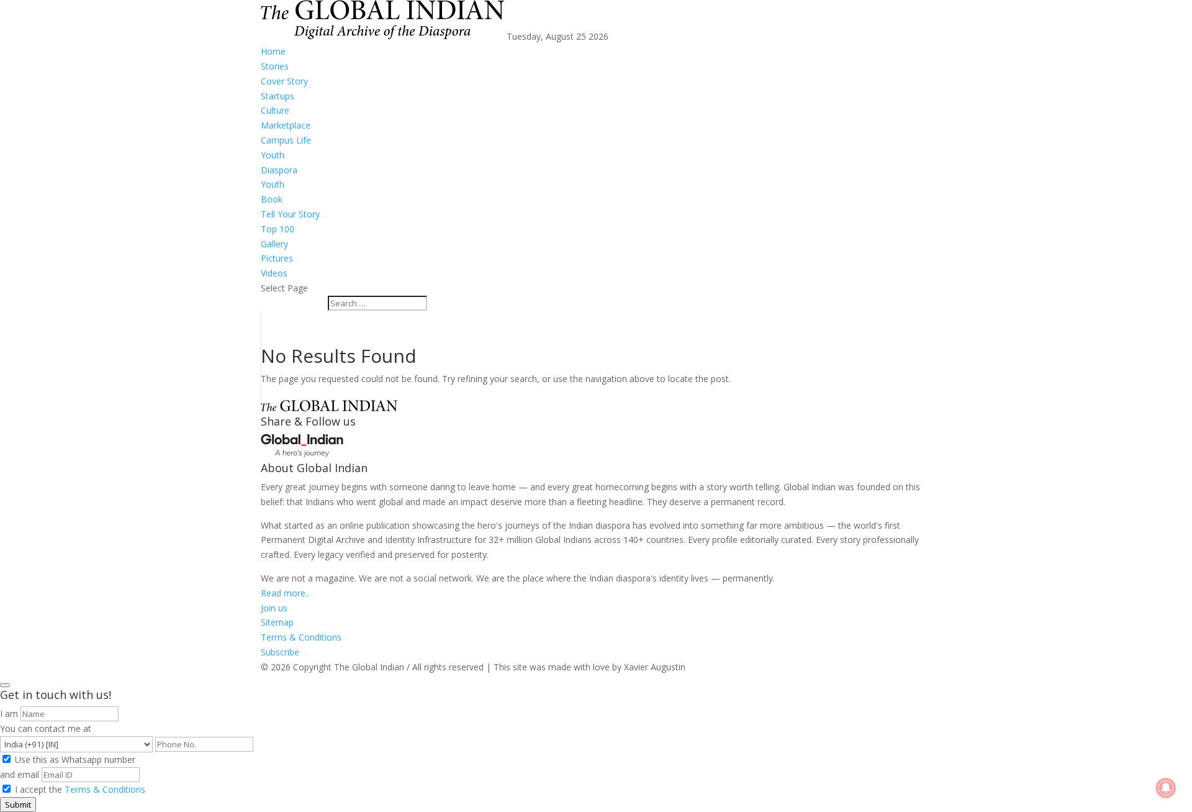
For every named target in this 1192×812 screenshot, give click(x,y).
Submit (18, 804)
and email (19, 774)
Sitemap (277, 622)
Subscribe (280, 652)
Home (273, 51)
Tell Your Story (290, 214)
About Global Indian (314, 467)
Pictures (277, 258)
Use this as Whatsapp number (75, 759)
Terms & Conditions (301, 637)
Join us (274, 608)
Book (271, 199)
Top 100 (277, 229)
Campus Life (286, 140)
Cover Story (284, 81)
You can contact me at (45, 728)
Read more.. (285, 593)
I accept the (80, 789)
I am (9, 713)
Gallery (274, 244)
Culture (275, 110)
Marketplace (285, 125)
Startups (277, 96)
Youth (272, 155)
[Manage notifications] (1166, 788)
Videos (274, 273)
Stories (275, 66)
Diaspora (279, 170)
